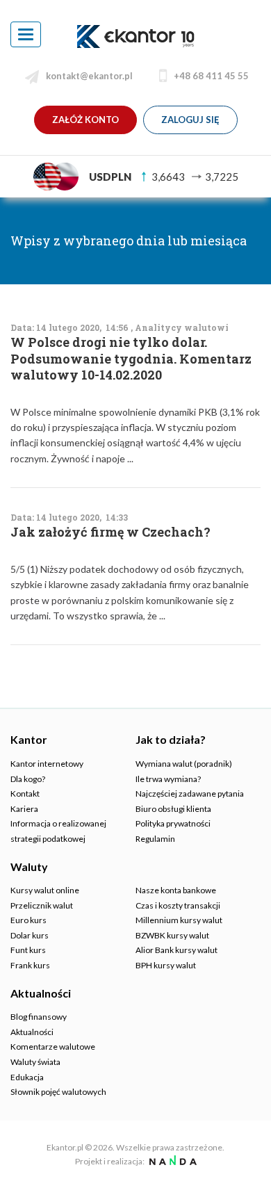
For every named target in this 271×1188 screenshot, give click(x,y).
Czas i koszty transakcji (178, 905)
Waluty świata (35, 1062)
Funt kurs (28, 950)
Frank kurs (30, 965)
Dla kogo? (27, 779)
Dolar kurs (29, 935)
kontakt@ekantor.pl (89, 75)
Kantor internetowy (46, 763)
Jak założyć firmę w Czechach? (110, 532)
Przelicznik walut (41, 905)
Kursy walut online (44, 890)
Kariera (24, 809)
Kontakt (25, 793)
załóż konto (85, 119)
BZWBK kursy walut (172, 935)
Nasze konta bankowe (176, 890)
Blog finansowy (38, 1016)
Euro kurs (28, 920)
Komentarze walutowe (52, 1046)
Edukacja (27, 1077)
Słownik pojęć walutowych (58, 1092)
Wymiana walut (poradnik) (184, 763)
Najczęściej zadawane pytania (190, 793)
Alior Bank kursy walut (176, 950)
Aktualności (32, 1032)
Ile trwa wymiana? (168, 779)
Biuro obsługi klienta (173, 809)
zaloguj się (190, 119)
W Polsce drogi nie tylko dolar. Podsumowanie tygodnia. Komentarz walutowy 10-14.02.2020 (131, 358)
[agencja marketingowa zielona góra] (171, 1161)
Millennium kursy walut (179, 920)
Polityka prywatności (173, 823)
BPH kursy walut (166, 965)
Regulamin (155, 838)
